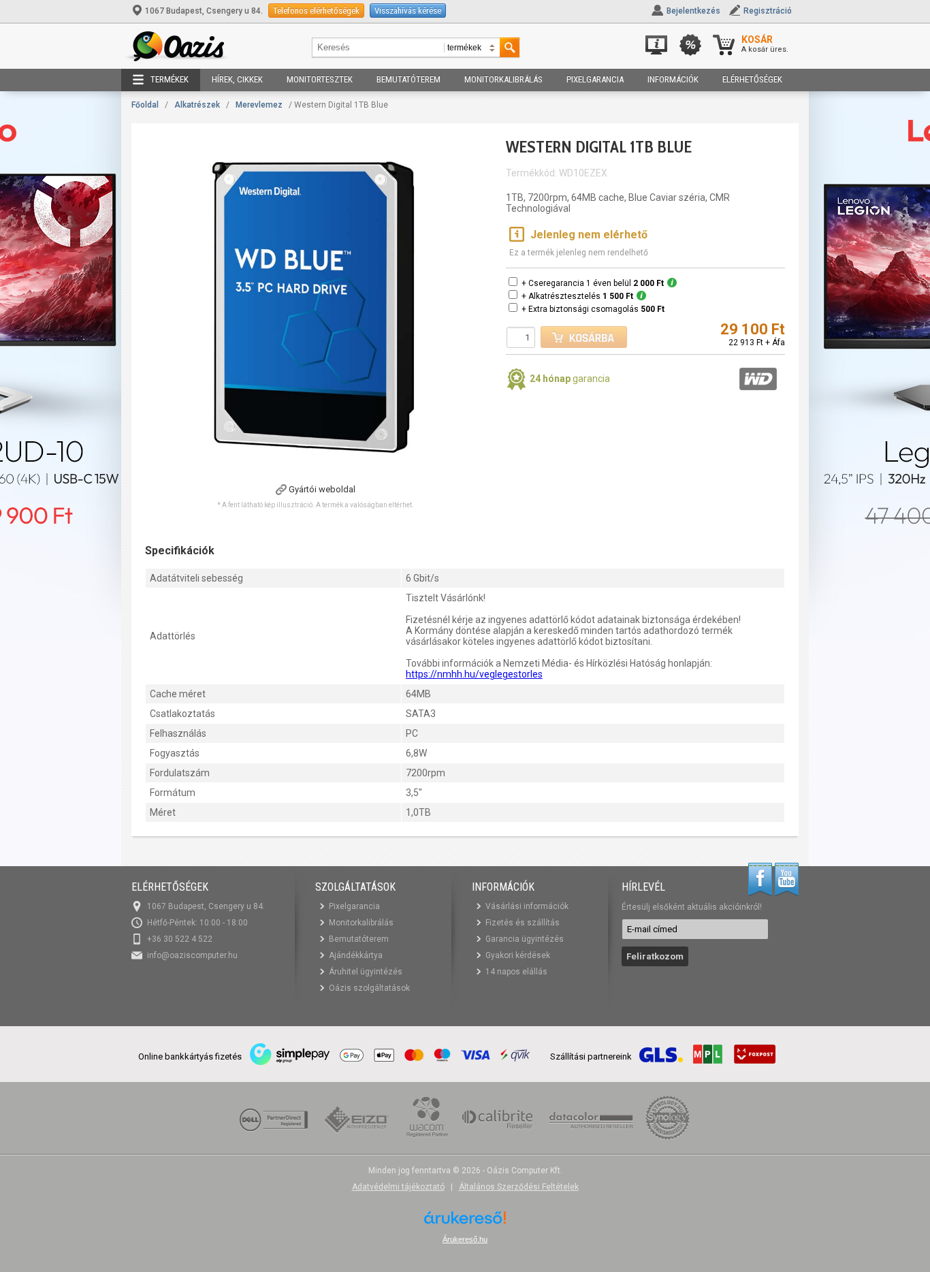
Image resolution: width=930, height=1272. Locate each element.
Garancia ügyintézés (524, 939)
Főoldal (145, 105)
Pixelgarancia (595, 79)
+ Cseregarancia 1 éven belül (593, 283)
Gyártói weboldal (322, 489)
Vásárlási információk (526, 906)
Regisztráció (767, 11)
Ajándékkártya (356, 955)
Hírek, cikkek (237, 79)
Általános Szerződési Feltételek (519, 1187)
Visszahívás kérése (407, 10)
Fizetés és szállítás (522, 922)
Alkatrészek (197, 105)
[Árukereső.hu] (465, 1222)
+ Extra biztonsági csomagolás (593, 309)
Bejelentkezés (693, 11)
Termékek (169, 79)
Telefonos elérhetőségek (316, 10)
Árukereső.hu (465, 1239)
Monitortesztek (320, 79)
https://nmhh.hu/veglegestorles (474, 674)
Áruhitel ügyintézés (365, 971)
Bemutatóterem (408, 79)
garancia (570, 378)
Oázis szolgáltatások (369, 988)
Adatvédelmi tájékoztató (398, 1187)
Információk (673, 79)
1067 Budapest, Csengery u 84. (204, 11)
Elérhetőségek (752, 79)
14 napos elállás (516, 971)
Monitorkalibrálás (503, 79)
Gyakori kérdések (517, 955)
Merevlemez (259, 105)
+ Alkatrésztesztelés (577, 296)
